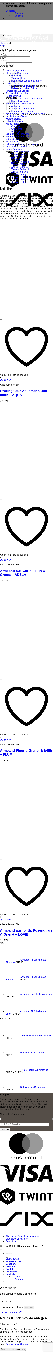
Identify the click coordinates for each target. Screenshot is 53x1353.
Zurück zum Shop (20, 93)
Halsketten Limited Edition (24, 88)
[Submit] (7, 67)
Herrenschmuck (13, 96)
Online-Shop (12, 1259)
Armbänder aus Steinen (17, 91)
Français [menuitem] (18, 13)
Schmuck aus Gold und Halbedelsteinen (26, 113)
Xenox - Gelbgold (20, 169)
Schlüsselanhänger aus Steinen (22, 144)
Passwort (5, 1301)
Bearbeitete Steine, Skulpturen (26, 81)
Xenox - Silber (18, 164)
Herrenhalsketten (20, 101)
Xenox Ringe (17, 159)
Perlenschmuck (13, 119)
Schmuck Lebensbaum (17, 134)
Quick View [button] (5, 380)
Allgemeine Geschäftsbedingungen (23, 1236)
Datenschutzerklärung (17, 1344)
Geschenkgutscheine (16, 146)
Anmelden (29, 1307)
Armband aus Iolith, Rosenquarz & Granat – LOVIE (26, 932)
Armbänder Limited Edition (24, 86)
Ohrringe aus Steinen (22, 111)
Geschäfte (11, 1241)
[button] (2, 45)
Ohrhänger (16, 129)
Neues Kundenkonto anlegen (13, 1349)
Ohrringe (15, 126)
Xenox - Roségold (20, 162)
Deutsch (10, 11)
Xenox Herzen (18, 154)
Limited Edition (13, 83)
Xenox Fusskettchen (21, 177)
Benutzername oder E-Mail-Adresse (18, 1294)
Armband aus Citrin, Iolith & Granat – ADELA (22, 573)
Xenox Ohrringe (19, 174)
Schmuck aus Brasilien (17, 136)
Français (18, 1276)
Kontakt (10, 1269)
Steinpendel (12, 141)
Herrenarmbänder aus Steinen (26, 98)
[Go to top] (1, 1249)
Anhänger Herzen (20, 106)
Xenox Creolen (18, 182)
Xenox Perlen (18, 157)
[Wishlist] (1, 319)
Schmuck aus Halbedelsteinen (21, 103)
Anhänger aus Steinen (22, 108)
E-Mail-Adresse (8, 1324)
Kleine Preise (12, 124)
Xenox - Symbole (20, 167)
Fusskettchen (12, 93)
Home (3, 43)
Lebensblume (12, 139)
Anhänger (16, 131)
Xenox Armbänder (20, 151)
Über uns (11, 58)
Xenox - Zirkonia (19, 172)
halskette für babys (15, 121)
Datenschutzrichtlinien (17, 1239)
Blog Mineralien (14, 53)
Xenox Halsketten (20, 179)
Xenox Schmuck (14, 149)
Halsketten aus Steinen (17, 116)
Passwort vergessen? (11, 1312)
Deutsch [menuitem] (18, 16)
